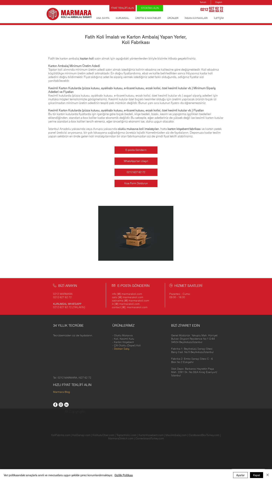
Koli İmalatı (131, 455)
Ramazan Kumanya (188, 455)
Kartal (204, 448)
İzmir (223, 455)
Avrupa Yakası (54, 445)
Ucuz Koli (186, 451)
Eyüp (135, 448)
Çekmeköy (104, 448)
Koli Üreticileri (73, 458)
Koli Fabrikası (84, 461)
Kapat (256, 475)
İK (218, 455)
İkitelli (80, 445)
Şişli (118, 451)
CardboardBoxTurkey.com (204, 435)
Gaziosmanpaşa (155, 448)
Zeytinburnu (158, 451)
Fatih (141, 448)
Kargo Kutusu (201, 451)
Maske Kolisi (135, 458)
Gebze (170, 451)
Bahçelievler (146, 445)
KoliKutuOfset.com (103, 435)
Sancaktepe (65, 451)
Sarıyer (77, 451)
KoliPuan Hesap (112, 465)
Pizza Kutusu (122, 461)
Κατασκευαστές (174, 465)
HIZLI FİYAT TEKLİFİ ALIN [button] (72, 385)
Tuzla (124, 451)
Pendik (53, 451)
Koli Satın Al (130, 465)
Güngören (171, 448)
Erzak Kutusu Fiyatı (165, 461)
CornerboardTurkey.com (149, 438)
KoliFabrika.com (60, 435)
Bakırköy (159, 445)
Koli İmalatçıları (55, 458)
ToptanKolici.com (126, 435)
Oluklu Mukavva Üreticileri (109, 455)
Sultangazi (109, 451)
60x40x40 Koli (188, 458)
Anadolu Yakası (66, 461)
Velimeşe (103, 445)
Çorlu (177, 451)
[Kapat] (267, 475)
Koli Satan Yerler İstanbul (88, 465)
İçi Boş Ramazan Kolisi (150, 465)
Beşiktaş (199, 445)
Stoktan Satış (121, 348)
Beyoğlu (51, 448)
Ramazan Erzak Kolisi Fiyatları (161, 458)
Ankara (89, 455)
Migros (173, 455)
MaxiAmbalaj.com (176, 435)
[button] (194, 339)
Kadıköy (183, 448)
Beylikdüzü (220, 445)
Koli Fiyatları (100, 461)
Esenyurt (126, 448)
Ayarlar (240, 475)
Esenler (115, 448)
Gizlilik (205, 455)
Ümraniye (134, 451)
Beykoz (209, 445)
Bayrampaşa (186, 445)
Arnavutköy (70, 445)
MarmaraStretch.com (120, 438)
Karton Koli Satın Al (188, 461)
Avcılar (123, 445)
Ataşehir (114, 445)
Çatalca (80, 448)
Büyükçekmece (65, 448)
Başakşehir (171, 445)
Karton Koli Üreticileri (212, 461)
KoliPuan (162, 455)
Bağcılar (133, 445)
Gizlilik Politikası (124, 475)
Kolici (110, 461)
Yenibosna (90, 445)
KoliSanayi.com (81, 435)
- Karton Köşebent (123, 342)
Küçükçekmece (217, 448)
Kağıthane (194, 448)
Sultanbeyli (96, 451)
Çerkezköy (91, 448)
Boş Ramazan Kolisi (116, 458)
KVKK (213, 455)
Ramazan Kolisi (148, 455)
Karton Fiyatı (191, 465)
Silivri (85, 451)
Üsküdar (145, 451)
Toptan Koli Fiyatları (141, 461)
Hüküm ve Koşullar (93, 458)
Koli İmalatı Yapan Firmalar (68, 455)
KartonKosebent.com (151, 435)
